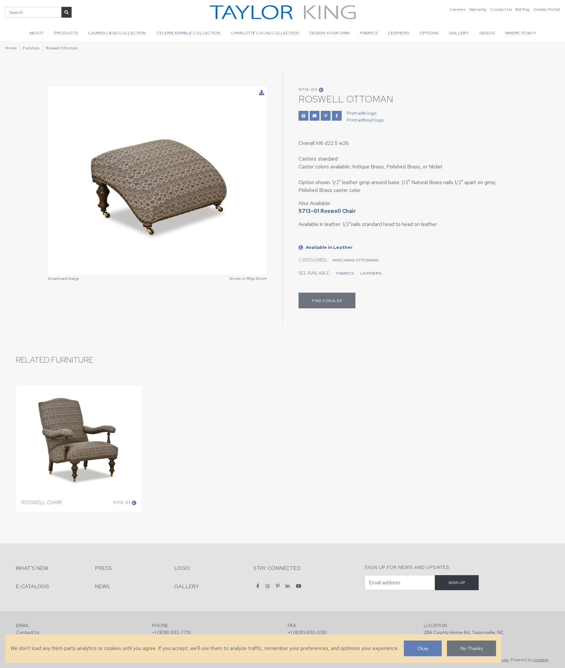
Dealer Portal (547, 9)
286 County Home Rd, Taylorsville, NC (464, 632)
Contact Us (501, 9)
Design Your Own (329, 33)
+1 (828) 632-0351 (307, 632)
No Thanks (471, 648)
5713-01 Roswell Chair (327, 211)
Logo (182, 568)
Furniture (31, 48)
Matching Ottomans (355, 260)
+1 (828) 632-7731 (171, 632)
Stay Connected (276, 568)
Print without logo (365, 120)
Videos (487, 33)
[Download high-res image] (261, 92)
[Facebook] (257, 586)
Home (11, 48)
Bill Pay (523, 9)
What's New (32, 568)
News (102, 586)
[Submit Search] (66, 12)
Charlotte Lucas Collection (265, 33)
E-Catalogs (32, 586)
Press (103, 568)
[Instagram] (267, 586)
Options (428, 33)
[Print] (303, 116)
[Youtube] (298, 586)
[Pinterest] (278, 586)
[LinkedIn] (287, 586)
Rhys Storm (257, 278)
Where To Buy (520, 33)
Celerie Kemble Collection (188, 33)
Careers (457, 9)
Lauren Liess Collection (117, 33)
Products (66, 33)
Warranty (477, 9)
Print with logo (362, 113)
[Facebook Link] (337, 116)
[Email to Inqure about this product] (314, 116)
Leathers (398, 33)
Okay (422, 648)
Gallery (459, 33)
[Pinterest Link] (326, 116)
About (36, 33)
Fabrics (369, 33)
